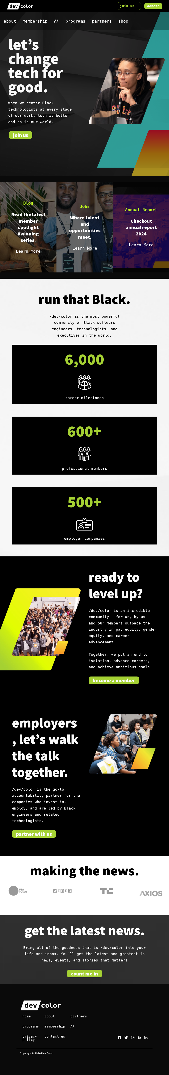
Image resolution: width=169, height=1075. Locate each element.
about (10, 21)
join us (127, 6)
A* (56, 21)
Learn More (28, 251)
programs (75, 21)
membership (35, 21)
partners (102, 21)
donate (153, 6)
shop (123, 21)
